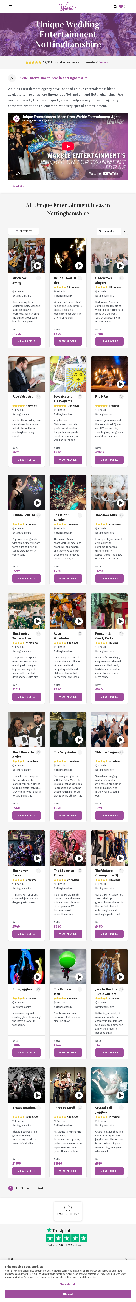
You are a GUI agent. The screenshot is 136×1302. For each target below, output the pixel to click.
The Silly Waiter (65, 752)
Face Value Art (22, 397)
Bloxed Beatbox (24, 1108)
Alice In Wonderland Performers (63, 638)
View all (105, 62)
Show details (68, 1284)
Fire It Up (101, 397)
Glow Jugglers (22, 989)
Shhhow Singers (107, 752)
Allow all (68, 1294)
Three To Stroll (64, 1108)
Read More (19, 186)
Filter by (25, 231)
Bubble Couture (23, 515)
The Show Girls (106, 515)
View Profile (26, 341)
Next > (40, 1189)
